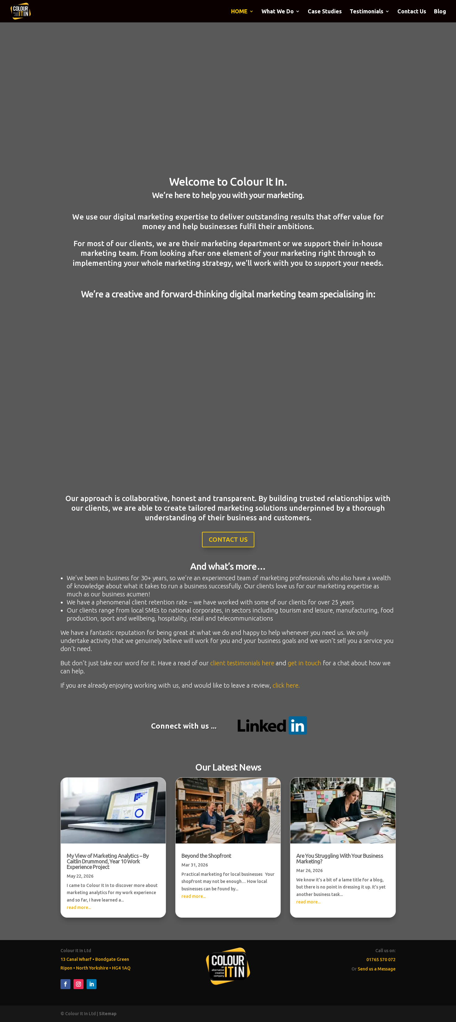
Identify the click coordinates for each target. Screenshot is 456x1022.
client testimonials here (242, 663)
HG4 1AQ (121, 967)
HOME (239, 11)
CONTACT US (228, 539)
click (278, 685)
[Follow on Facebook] (65, 984)
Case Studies (325, 11)
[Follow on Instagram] (78, 984)
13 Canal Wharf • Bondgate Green (94, 959)
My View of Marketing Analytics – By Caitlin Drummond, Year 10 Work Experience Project (108, 861)
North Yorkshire (92, 967)
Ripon (66, 967)
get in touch (304, 663)
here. (292, 685)
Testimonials (366, 11)
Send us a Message (377, 968)
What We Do (278, 11)
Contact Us (411, 11)
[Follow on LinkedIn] (91, 984)
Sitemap (108, 1013)
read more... (79, 907)
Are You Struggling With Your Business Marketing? (339, 858)
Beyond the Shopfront (206, 855)
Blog (440, 11)
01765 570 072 (381, 959)
